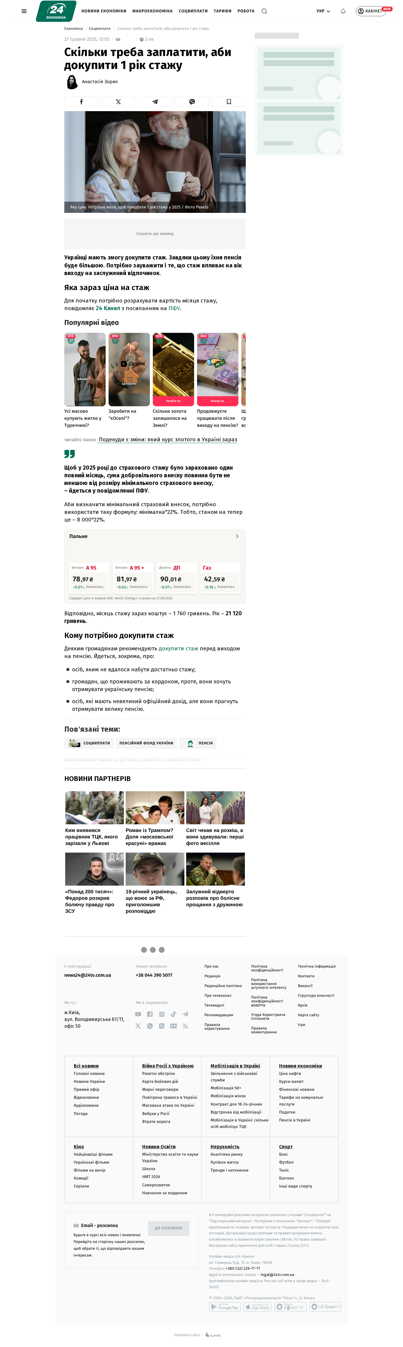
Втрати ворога (156, 1121)
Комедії (81, 1178)
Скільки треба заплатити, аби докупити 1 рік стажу (163, 29)
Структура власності (316, 996)
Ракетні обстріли (158, 1073)
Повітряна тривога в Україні (169, 1097)
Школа (148, 1168)
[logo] (56, 11)
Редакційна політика (223, 986)
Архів (302, 1005)
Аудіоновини (86, 1105)
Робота (246, 11)
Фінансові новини (296, 1089)
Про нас (211, 966)
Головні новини (89, 1073)
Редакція (212, 976)
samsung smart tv (325, 1307)
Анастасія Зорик (100, 82)
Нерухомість (225, 1146)
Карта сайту (308, 1015)
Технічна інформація (317, 966)
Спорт (286, 1146)
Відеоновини (86, 1097)
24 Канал (108, 308)
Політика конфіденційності (267, 968)
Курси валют (291, 1081)
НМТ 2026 (151, 1176)
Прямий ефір (86, 1089)
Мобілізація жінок (228, 1095)
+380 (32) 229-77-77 (243, 1268)
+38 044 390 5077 (154, 975)
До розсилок (169, 1228)
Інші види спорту (295, 1186)
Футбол (286, 1162)
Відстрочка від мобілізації (236, 1112)
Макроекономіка (152, 11)
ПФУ (174, 308)
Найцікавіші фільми (93, 1154)
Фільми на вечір (89, 1170)
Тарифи (223, 11)
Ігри (301, 1025)
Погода (81, 1113)
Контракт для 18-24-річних (236, 1104)
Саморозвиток (156, 1185)
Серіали (81, 1186)
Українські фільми (91, 1162)
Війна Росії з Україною (168, 1066)
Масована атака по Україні (168, 1105)
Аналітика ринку (227, 1154)
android (225, 1307)
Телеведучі (214, 1005)
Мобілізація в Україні (235, 1066)
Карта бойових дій (160, 1081)
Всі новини (86, 1066)
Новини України (89, 1081)
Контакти (306, 976)
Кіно (79, 1146)
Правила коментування (264, 1030)
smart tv (291, 1307)
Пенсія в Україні (294, 1120)
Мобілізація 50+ (226, 1088)
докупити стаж (179, 648)
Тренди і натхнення (229, 1170)
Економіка (74, 29)
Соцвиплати (193, 11)
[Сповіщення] (343, 11)
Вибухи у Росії (155, 1113)
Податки (287, 1112)
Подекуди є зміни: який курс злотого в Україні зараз (167, 439)
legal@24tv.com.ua (277, 1274)
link (138, 1014)
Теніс (284, 1170)
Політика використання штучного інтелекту (268, 984)
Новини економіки (104, 11)
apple (258, 1307)
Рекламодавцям (218, 1015)
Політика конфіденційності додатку (267, 1001)
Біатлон (286, 1178)
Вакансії (305, 986)
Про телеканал (217, 996)
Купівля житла (225, 1162)
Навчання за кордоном (164, 1192)
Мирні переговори (160, 1089)
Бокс (283, 1154)
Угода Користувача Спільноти (268, 1017)
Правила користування (217, 1027)
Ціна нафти (290, 1073)
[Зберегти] (228, 101)
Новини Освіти (159, 1146)
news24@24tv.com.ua (87, 975)
